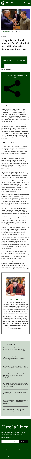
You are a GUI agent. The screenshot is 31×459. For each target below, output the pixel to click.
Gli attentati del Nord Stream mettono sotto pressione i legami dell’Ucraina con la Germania (15, 401)
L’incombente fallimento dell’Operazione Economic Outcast (14, 393)
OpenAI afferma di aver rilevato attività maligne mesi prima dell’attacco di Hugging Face (14, 375)
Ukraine (4, 36)
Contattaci (25, 450)
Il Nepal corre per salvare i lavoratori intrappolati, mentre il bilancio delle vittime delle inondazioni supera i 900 (14, 349)
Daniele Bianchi (16, 32)
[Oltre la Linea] (7, 3)
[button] (25, 3)
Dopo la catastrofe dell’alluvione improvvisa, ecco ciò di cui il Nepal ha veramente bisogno (14, 358)
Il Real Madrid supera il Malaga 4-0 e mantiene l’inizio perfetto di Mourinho (14, 410)
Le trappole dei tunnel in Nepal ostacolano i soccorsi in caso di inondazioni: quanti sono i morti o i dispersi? (15, 384)
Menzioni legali (15, 450)
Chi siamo (6, 450)
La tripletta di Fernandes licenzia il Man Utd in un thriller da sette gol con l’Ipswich (15, 366)
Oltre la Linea (20, 456)
